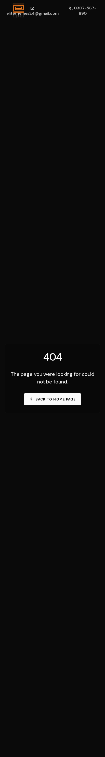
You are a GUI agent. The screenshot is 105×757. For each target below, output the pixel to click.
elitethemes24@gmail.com (32, 13)
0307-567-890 (84, 10)
